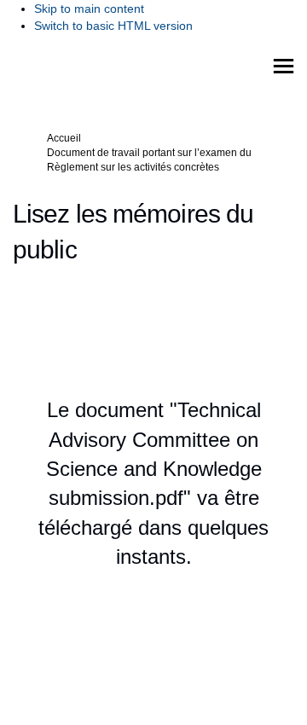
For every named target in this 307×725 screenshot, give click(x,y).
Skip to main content (89, 8)
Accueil (64, 138)
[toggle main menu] (283, 66)
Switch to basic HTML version (113, 25)
